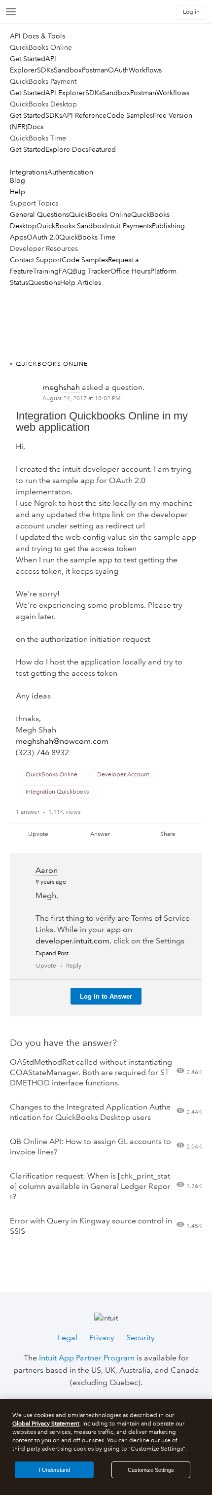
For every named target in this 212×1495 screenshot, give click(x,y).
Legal (67, 1337)
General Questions (39, 214)
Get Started (27, 58)
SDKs (45, 70)
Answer (100, 834)
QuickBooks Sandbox (70, 225)
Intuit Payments (128, 225)
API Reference (84, 115)
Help (17, 191)
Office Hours (130, 271)
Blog (17, 180)
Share (168, 834)
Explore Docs (66, 149)
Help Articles (80, 282)
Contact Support (36, 259)
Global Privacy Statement (45, 1423)
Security (140, 1337)
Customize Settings (151, 1470)
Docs (35, 126)
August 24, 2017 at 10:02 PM (81, 398)
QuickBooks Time (87, 237)
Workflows (145, 70)
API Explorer (65, 92)
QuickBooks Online (100, 214)
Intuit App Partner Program (87, 1357)
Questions (44, 282)
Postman (95, 70)
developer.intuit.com (72, 940)
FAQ (66, 271)
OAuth (118, 70)
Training (46, 271)
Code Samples (129, 115)
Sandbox (68, 70)
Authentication (70, 172)
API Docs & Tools (37, 36)
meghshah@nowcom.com (62, 741)
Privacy (101, 1337)
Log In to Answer (106, 996)
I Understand (54, 1470)
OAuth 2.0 (43, 237)
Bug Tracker (91, 271)
